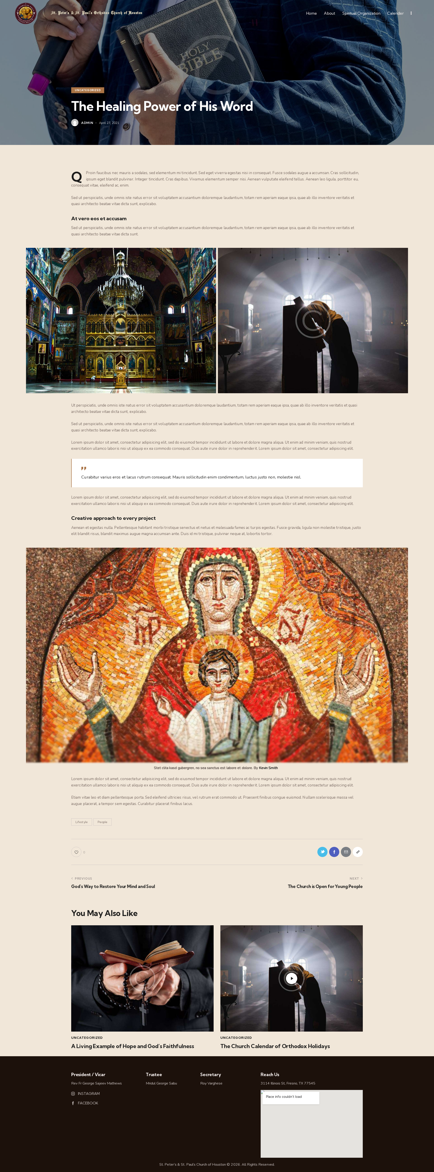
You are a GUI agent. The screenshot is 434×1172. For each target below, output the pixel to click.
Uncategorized (88, 90)
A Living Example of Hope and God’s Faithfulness (132, 1046)
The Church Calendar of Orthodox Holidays (275, 1046)
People (102, 822)
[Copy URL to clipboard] (358, 852)
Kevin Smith (268, 767)
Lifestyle (81, 822)
